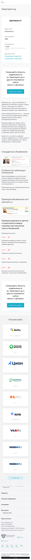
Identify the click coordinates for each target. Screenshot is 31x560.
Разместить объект (15, 91)
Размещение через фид (13, 59)
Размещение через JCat (13, 56)
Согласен (15, 557)
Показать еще (15, 478)
